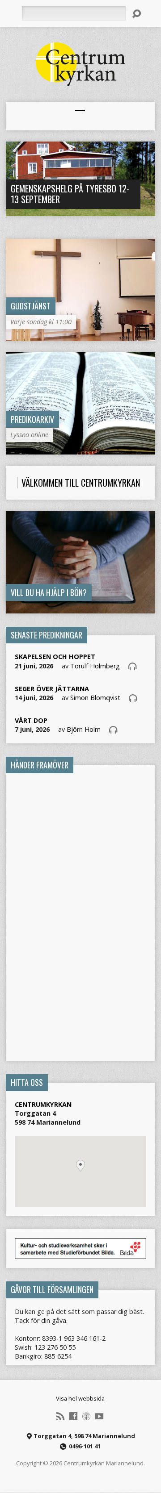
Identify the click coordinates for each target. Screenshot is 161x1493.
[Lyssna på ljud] (132, 666)
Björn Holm (84, 729)
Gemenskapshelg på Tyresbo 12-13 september (70, 194)
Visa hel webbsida (80, 1398)
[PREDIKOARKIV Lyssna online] (81, 449)
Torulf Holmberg (95, 666)
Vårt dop (31, 720)
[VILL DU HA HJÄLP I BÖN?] (81, 609)
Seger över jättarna (52, 688)
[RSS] (60, 1416)
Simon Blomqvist (95, 697)
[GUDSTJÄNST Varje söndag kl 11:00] (81, 336)
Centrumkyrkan (43, 1104)
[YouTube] (99, 1416)
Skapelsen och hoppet (55, 656)
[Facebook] (73, 1416)
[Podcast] (86, 1416)
